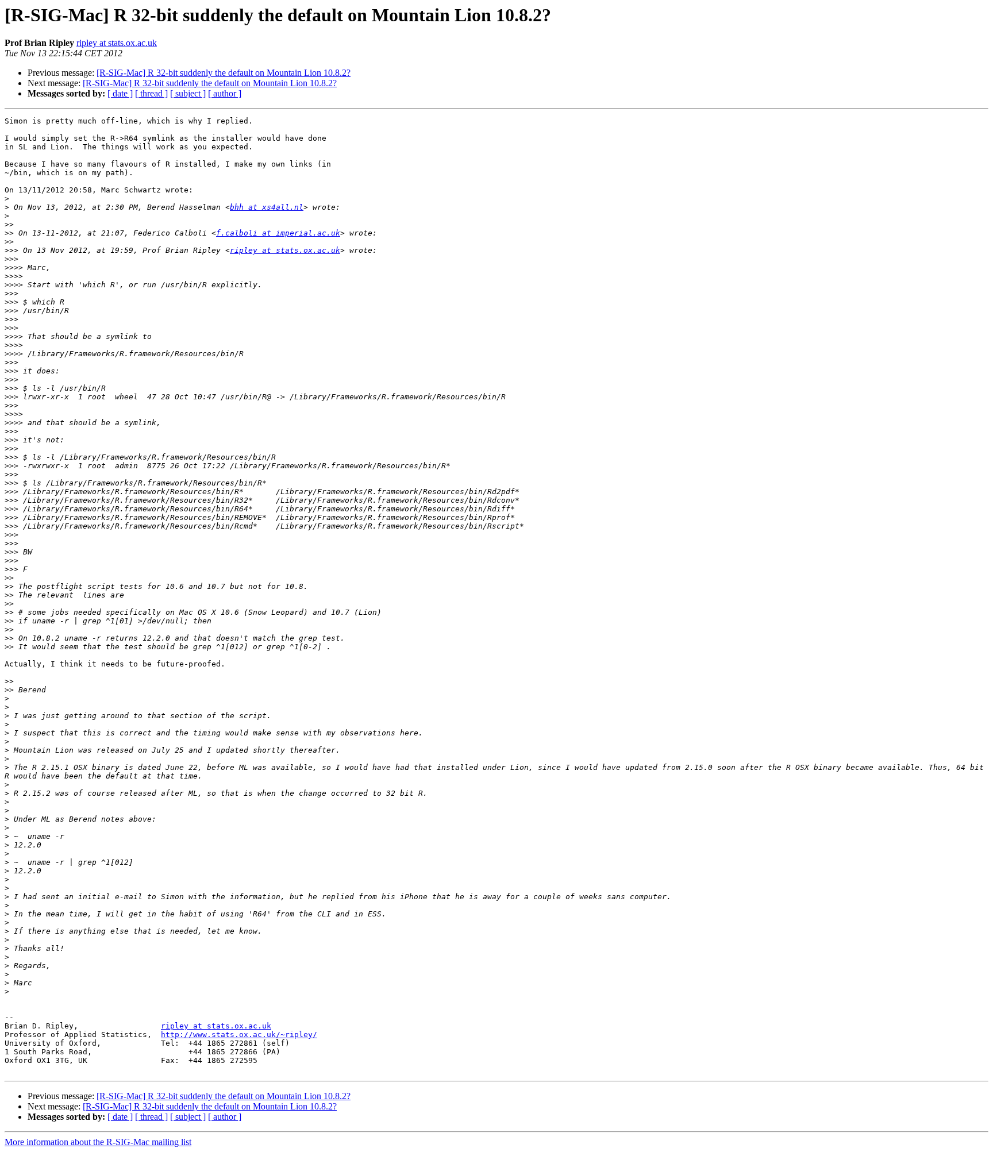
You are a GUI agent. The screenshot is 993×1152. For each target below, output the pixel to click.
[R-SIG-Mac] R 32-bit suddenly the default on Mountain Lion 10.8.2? (224, 73)
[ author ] (224, 93)
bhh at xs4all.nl (266, 207)
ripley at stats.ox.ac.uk (116, 43)
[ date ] (120, 93)
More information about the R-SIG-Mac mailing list (98, 1142)
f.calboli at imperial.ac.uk (278, 233)
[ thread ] (151, 93)
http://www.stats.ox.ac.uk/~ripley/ (239, 1034)
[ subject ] (188, 93)
